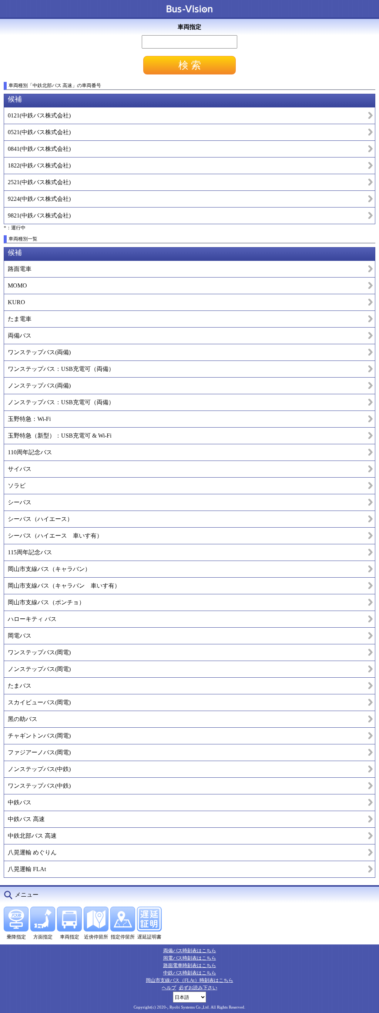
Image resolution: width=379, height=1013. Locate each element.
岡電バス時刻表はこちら (189, 958)
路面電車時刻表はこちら (189, 965)
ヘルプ (169, 987)
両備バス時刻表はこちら (189, 950)
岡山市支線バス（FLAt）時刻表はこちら (189, 980)
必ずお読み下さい (198, 987)
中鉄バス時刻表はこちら (189, 973)
